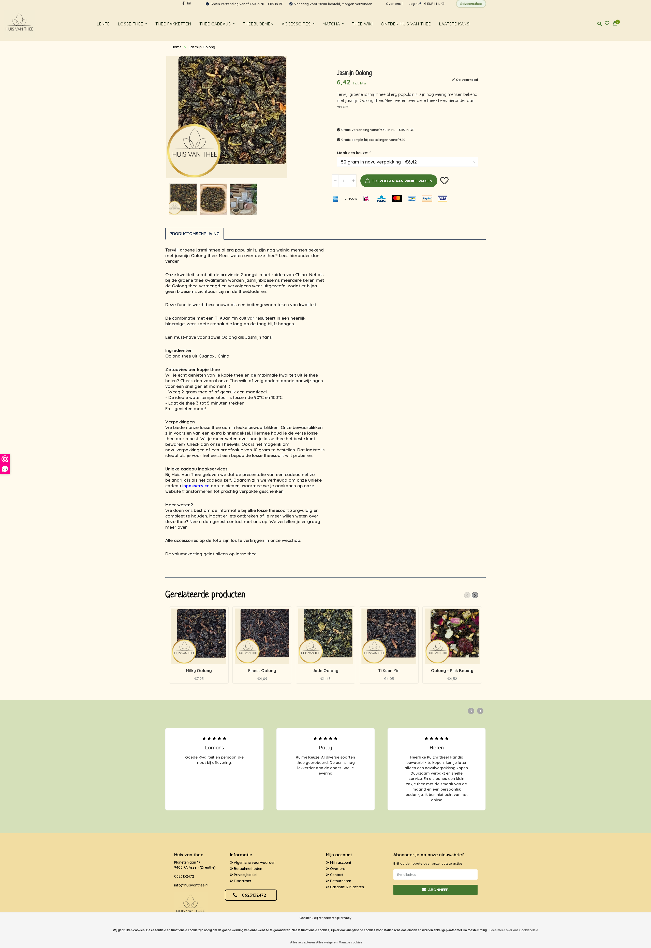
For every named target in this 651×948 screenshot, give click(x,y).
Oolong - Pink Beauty (452, 670)
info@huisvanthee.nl (191, 885)
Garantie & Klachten (346, 887)
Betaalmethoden (247, 868)
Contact (336, 874)
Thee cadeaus (215, 23)
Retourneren (340, 881)
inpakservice (196, 485)
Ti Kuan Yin (389, 670)
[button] (467, 595)
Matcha (331, 23)
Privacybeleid (245, 874)
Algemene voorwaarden (254, 862)
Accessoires (296, 23)
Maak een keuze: (353, 152)
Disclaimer (242, 881)
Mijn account (340, 862)
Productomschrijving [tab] (194, 233)
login (414, 3)
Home (177, 47)
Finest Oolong (262, 670)
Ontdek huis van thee (406, 23)
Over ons (393, 4)
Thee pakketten (173, 23)
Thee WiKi (362, 23)
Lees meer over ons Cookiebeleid (514, 930)
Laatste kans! (454, 23)
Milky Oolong (199, 670)
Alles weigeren (326, 942)
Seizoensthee (471, 4)
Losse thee (130, 23)
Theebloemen (258, 23)
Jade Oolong (325, 670)
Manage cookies (350, 942)
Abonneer (438, 889)
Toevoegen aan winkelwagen (402, 181)
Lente (103, 23)
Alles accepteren (302, 942)
